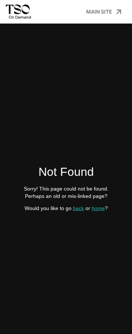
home (98, 208)
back (78, 208)
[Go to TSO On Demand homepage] (20, 12)
